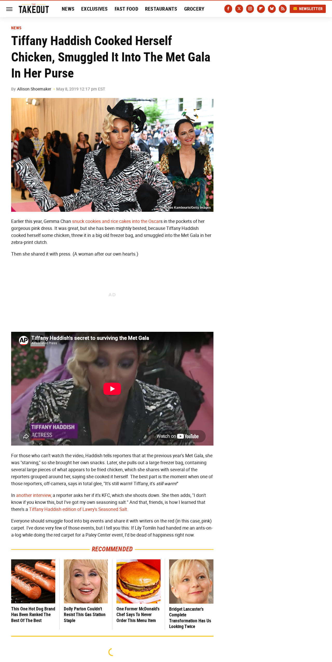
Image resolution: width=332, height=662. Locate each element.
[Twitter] (239, 9)
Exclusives (94, 9)
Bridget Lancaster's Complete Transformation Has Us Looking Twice (190, 617)
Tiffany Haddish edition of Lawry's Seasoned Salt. (78, 509)
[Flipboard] (261, 9)
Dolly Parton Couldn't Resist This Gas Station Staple (85, 614)
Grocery (194, 9)
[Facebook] (228, 9)
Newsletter (311, 8)
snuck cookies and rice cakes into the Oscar (116, 221)
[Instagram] (250, 9)
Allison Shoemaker (34, 89)
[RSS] (283, 9)
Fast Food (126, 9)
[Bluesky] (272, 9)
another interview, (34, 495)
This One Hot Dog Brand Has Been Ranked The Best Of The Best (33, 614)
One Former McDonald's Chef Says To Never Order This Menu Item (138, 614)
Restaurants (161, 9)
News (68, 9)
